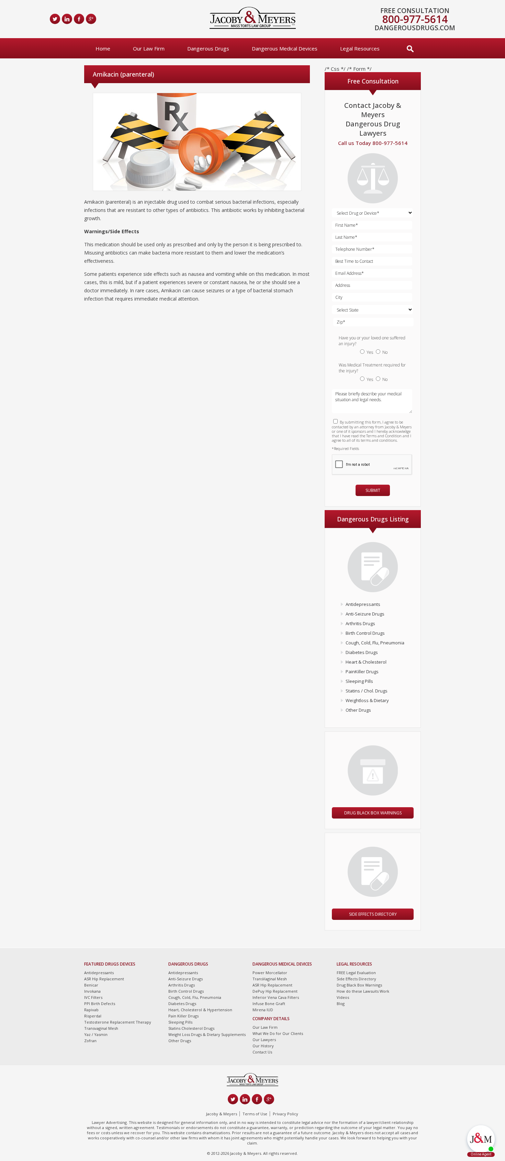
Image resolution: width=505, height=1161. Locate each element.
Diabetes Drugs (362, 652)
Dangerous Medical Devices (284, 48)
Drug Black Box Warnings (373, 813)
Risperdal (92, 1015)
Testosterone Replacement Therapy (117, 1022)
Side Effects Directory (373, 914)
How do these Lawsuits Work (363, 991)
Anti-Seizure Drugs (365, 614)
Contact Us (262, 1052)
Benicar (91, 985)
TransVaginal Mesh (269, 978)
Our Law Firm (149, 48)
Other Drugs (358, 710)
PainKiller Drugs (362, 671)
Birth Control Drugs (365, 633)
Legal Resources (360, 48)
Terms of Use (255, 1113)
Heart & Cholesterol (366, 662)
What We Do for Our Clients (277, 1033)
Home (103, 48)
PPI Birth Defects (99, 1003)
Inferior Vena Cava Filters (275, 997)
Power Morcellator (269, 972)
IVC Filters (93, 997)
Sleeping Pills (359, 681)
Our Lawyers (264, 1039)
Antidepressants (363, 604)
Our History (263, 1045)
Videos (343, 997)
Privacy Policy (285, 1113)
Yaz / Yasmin (96, 1034)
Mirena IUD (262, 1009)
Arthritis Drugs (360, 623)
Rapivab (91, 1009)
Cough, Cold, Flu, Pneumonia (375, 643)
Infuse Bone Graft (268, 1003)
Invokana (92, 991)
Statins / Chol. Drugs (367, 691)
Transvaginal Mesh (101, 1028)
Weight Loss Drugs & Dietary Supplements (207, 1034)
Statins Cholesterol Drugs (191, 1028)
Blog (341, 1003)
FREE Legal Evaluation (356, 972)
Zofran (90, 1040)
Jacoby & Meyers (221, 1113)
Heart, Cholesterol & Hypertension (200, 1009)
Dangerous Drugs (208, 48)
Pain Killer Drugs (183, 1015)
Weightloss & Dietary (367, 700)
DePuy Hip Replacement (275, 991)
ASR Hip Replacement (104, 978)
